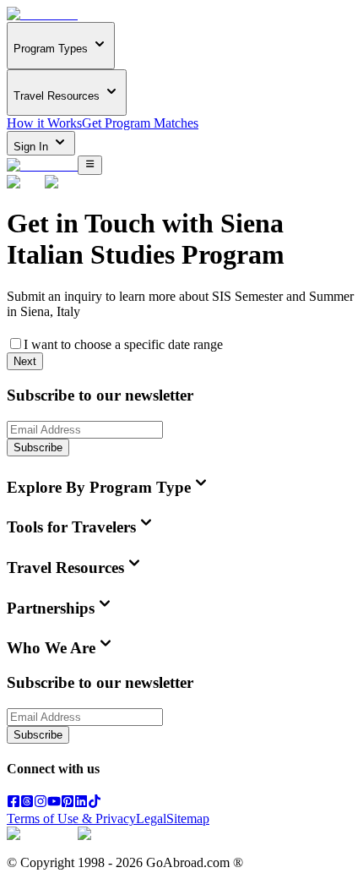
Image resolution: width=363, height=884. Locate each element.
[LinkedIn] (81, 803)
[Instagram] (40, 803)
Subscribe (38, 447)
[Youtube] (54, 803)
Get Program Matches (140, 123)
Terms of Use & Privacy (71, 818)
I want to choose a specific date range (123, 344)
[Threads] (27, 803)
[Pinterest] (67, 803)
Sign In (32, 146)
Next (25, 361)
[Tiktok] (94, 803)
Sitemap (187, 818)
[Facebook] (13, 803)
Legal (151, 818)
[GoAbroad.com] (42, 14)
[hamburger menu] (90, 165)
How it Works (44, 123)
